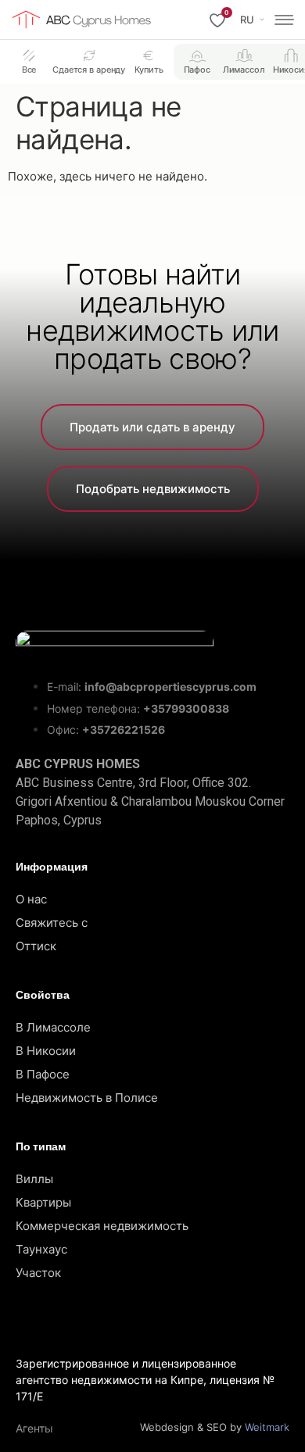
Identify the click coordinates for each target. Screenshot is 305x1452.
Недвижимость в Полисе (87, 1097)
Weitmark (267, 1427)
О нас (31, 899)
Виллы (34, 1178)
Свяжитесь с (52, 922)
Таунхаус (41, 1249)
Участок (38, 1272)
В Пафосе (43, 1074)
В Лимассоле (53, 1027)
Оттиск (36, 946)
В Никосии (46, 1050)
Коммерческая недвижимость (102, 1225)
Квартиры (43, 1202)
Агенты (34, 1428)
